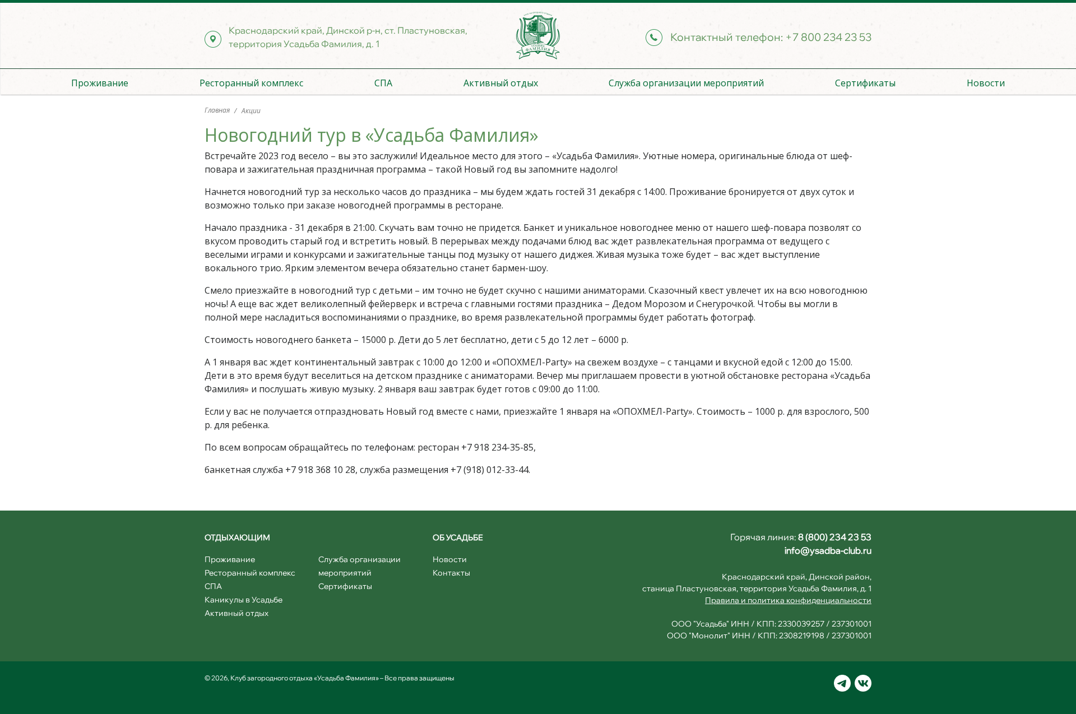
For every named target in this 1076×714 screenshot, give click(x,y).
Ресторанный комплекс (251, 83)
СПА (383, 83)
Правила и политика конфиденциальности (788, 600)
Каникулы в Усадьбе (243, 600)
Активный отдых (500, 83)
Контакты (451, 573)
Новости (986, 83)
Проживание (99, 83)
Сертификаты (865, 83)
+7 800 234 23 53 (828, 37)
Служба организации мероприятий (686, 83)
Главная (218, 110)
